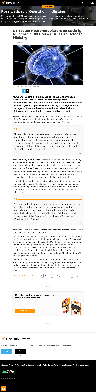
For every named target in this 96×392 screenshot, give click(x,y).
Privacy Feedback (65, 365)
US (41, 276)
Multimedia (66, 345)
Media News (24, 86)
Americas (13, 345)
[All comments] (3, 388)
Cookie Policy (42, 365)
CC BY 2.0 (16, 86)
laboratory (56, 276)
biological (47, 276)
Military (41, 345)
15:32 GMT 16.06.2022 (21, 42)
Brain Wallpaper (34, 86)
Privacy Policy (53, 365)
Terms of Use (22, 365)
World (4, 345)
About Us (4, 365)
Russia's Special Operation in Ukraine (25, 276)
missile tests (67, 276)
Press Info (13, 365)
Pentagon (76, 276)
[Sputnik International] (11, 5)
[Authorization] (83, 2)
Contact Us (32, 365)
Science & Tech (53, 345)
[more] (80, 153)
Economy (31, 345)
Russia (22, 345)
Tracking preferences (81, 365)
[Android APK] (8, 371)
